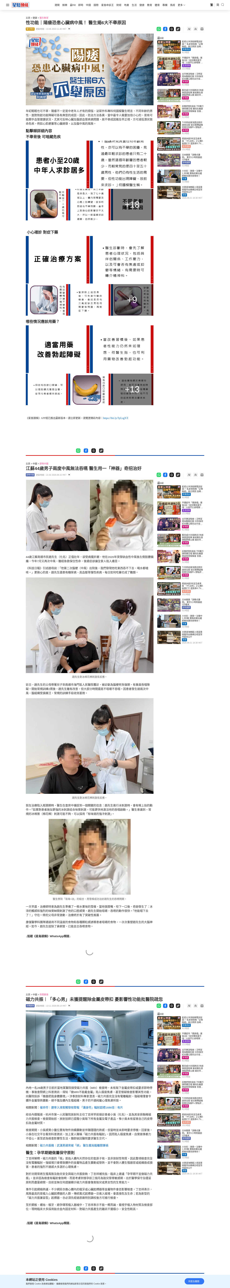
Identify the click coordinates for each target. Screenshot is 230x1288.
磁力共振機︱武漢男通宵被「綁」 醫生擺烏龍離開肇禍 (74, 1145)
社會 (184, 179)
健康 (35, 18)
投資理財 (186, 146)
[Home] (20, 4)
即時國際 (186, 163)
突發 (184, 195)
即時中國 (44, 463)
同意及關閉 (193, 1281)
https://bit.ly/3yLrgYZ (115, 418)
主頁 (28, 18)
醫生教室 (44, 18)
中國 (35, 463)
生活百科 (186, 66)
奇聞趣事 (44, 994)
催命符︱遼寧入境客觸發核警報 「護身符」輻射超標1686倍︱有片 (81, 1107)
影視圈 (185, 82)
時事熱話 (186, 49)
